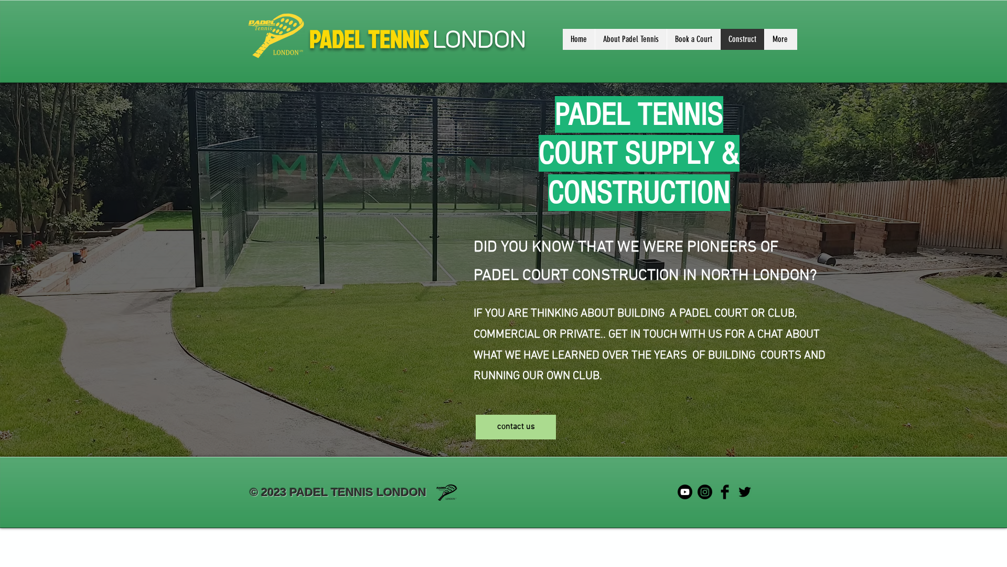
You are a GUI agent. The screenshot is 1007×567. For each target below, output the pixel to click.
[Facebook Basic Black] (724, 492)
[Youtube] (685, 492)
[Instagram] (705, 492)
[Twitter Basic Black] (744, 492)
